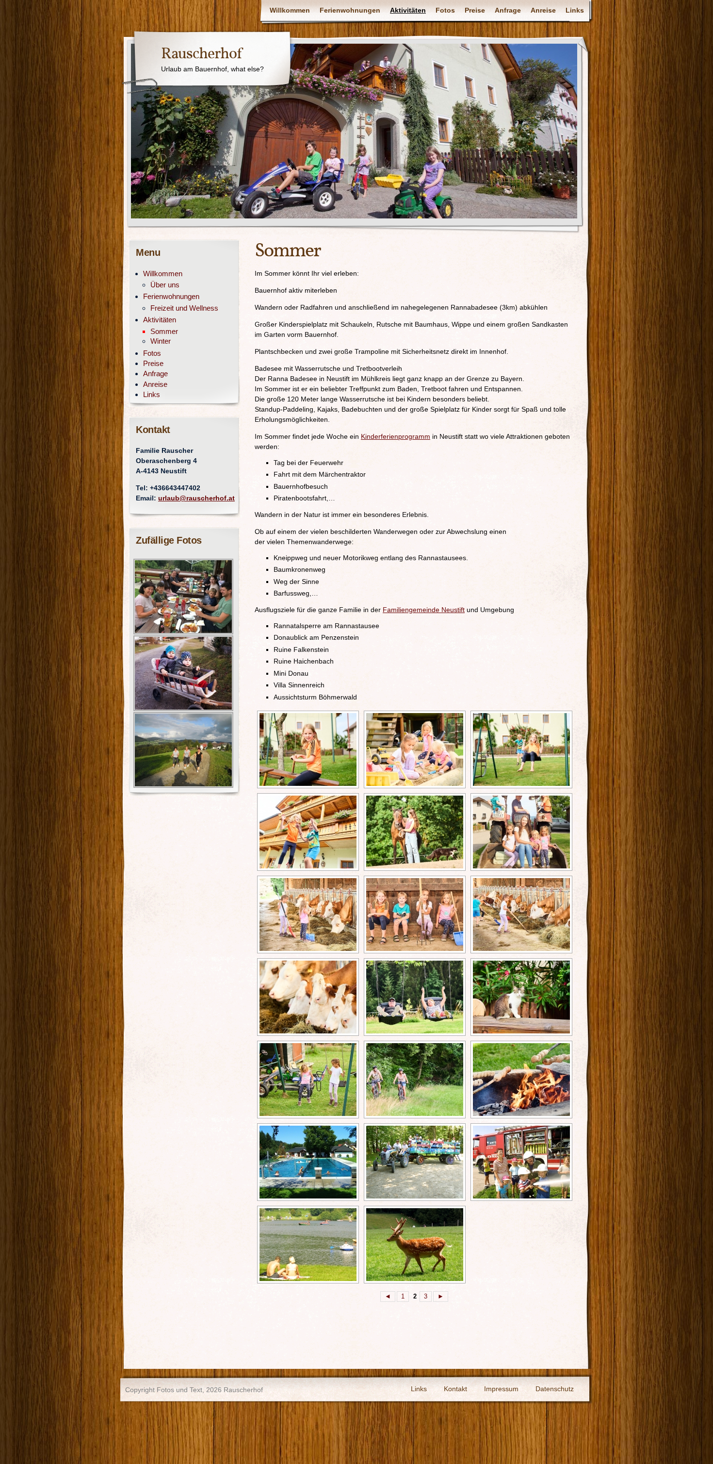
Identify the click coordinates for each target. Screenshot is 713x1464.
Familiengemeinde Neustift (424, 610)
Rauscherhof (201, 54)
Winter (160, 341)
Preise (475, 10)
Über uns (164, 285)
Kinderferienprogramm (395, 436)
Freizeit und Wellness (184, 308)
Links (575, 10)
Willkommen (290, 10)
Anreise (543, 10)
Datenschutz (554, 1389)
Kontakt (455, 1389)
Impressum (501, 1389)
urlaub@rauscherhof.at (196, 498)
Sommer (164, 331)
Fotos (445, 10)
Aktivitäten (408, 10)
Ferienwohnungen (350, 10)
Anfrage (508, 10)
